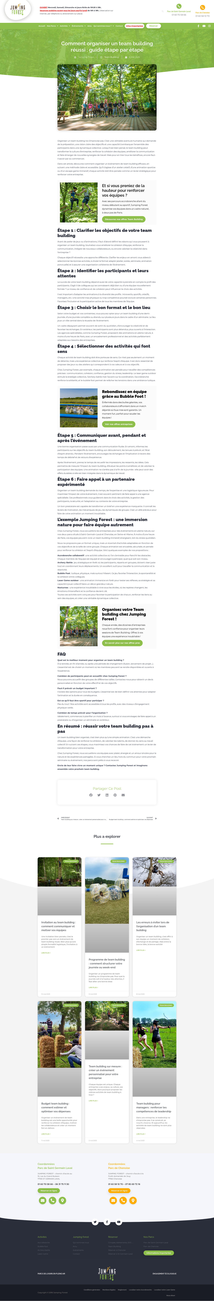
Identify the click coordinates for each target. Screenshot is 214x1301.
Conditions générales (92, 1290)
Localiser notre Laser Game (164, 1290)
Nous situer (170, 1295)
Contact (119, 26)
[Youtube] (204, 26)
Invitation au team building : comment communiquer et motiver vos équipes (58, 926)
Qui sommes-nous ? (102, 26)
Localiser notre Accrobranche (140, 1290)
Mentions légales (108, 1290)
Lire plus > (46, 953)
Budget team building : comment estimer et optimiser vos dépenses (55, 1107)
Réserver (153, 26)
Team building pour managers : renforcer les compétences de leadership (153, 1107)
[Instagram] (209, 26)
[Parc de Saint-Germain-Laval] (178, 6)
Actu (89, 26)
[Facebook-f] (198, 26)
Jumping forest (81, 1237)
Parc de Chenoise (203, 13)
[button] (163, 11)
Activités (64, 26)
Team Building (111, 57)
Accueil (42, 26)
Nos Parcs (51, 26)
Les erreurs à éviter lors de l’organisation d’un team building (152, 926)
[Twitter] (95, 1222)
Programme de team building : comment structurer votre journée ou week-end (107, 963)
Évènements (77, 26)
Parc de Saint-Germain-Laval (179, 11)
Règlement (122, 1290)
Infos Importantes (134, 26)
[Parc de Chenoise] (202, 7)
